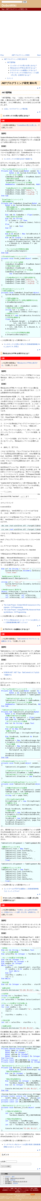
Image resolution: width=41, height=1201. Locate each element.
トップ (6, 1188)
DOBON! (12, 1180)
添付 (32, 1188)
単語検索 (35, 1190)
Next (39, 55)
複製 (35, 1188)
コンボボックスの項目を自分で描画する (18, 159)
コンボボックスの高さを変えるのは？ (23, 65)
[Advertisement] (20, 32)
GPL (39, 1197)
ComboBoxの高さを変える (26, 125)
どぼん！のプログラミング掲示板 (16, 109)
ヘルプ (23, 1191)
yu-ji (15, 1198)
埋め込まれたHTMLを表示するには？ (23, 68)
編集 (12, 1188)
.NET (13, 1177)
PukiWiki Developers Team (25, 1197)
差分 (19, 1188)
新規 (18, 1190)
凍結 (16, 1188)
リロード (11, 1190)
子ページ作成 (24, 1190)
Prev (2, 55)
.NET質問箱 (11, 62)
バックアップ (26, 1188)
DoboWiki (9, 5)
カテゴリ (7, 1177)
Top (2, 9)
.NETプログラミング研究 (15, 9)
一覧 (30, 1190)
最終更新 (17, 1191)
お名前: (3, 1161)
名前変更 (5, 1190)
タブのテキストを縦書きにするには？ (23, 70)
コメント (10, 78)
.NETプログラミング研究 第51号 (15, 59)
